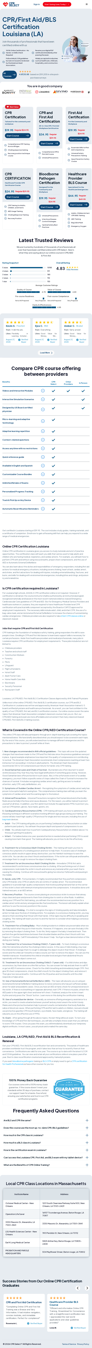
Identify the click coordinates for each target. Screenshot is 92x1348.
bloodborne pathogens (23, 1061)
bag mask (6, 819)
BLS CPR (47, 1061)
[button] (87, 4)
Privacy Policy (83, 1344)
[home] (10, 4)
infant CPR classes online (72, 616)
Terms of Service (69, 1344)
